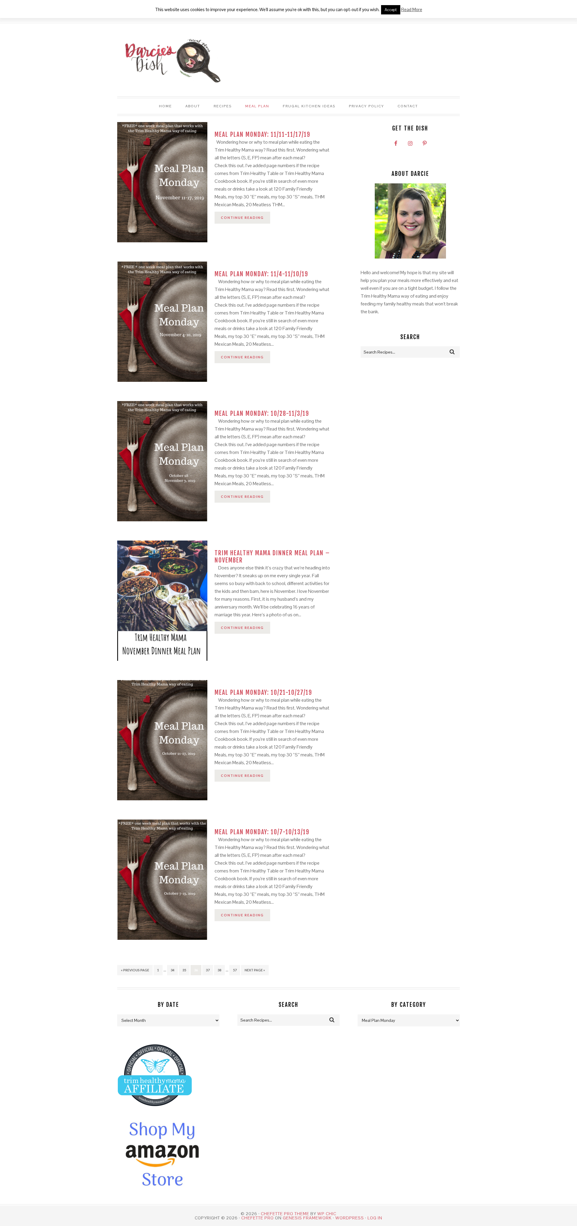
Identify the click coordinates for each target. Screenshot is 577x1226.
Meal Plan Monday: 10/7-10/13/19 (262, 832)
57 (235, 970)
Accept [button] (391, 9)
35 (184, 970)
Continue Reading (242, 217)
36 (196, 970)
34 (172, 970)
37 (207, 970)
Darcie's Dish (169, 60)
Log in (375, 1218)
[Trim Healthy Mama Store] (154, 1111)
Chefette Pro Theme (285, 1213)
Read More (411, 9)
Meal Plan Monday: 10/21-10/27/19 (263, 692)
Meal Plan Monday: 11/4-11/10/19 (261, 274)
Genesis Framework (307, 1218)
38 (219, 970)
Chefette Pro (257, 1218)
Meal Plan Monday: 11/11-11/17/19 (262, 134)
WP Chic (326, 1213)
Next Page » (255, 970)
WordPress (349, 1218)
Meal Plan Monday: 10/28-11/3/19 (262, 413)
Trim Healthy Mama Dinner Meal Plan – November (272, 556)
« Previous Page (135, 970)
